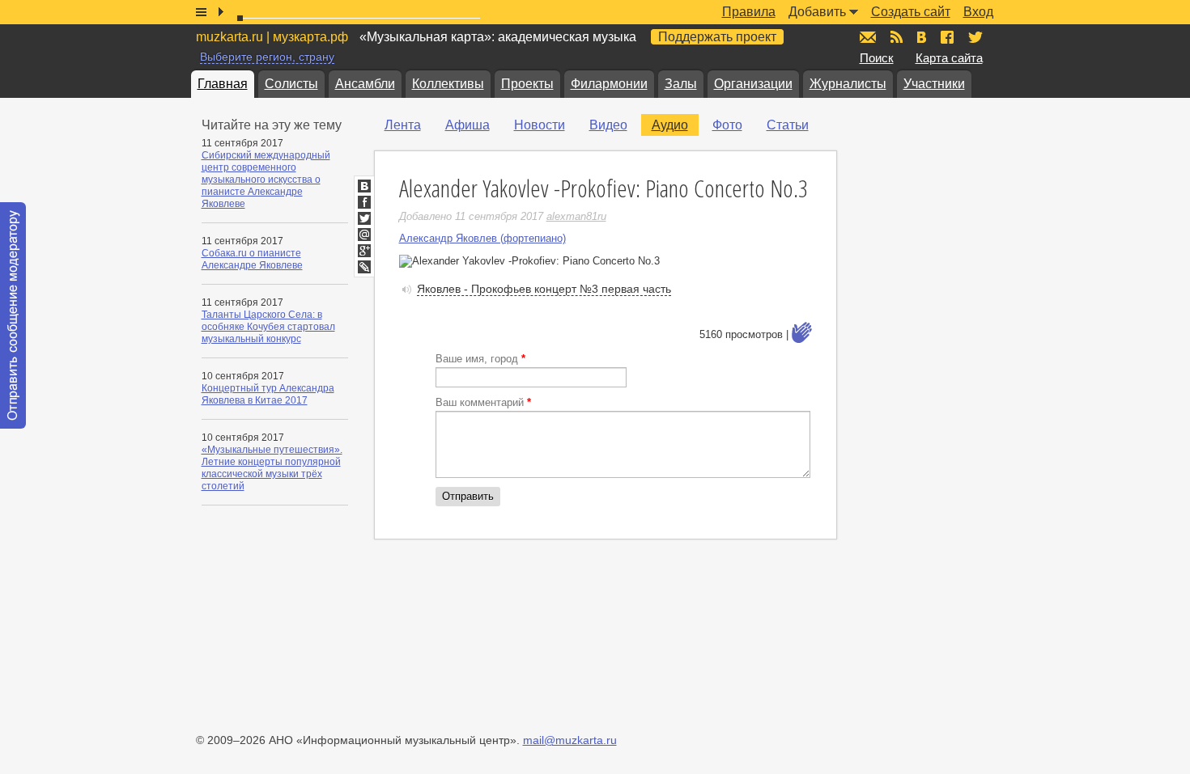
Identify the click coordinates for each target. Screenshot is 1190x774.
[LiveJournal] (364, 266)
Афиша (467, 125)
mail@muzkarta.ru (570, 740)
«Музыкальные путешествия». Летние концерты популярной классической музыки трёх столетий (272, 468)
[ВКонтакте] (364, 186)
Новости (539, 125)
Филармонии (609, 84)
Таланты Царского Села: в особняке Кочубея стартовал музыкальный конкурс (268, 327)
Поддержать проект (717, 37)
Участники (934, 84)
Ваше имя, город (480, 359)
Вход (978, 12)
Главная (223, 84)
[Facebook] (364, 202)
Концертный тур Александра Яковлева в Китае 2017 (268, 394)
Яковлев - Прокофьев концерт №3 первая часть (544, 288)
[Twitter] (364, 218)
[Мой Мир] (364, 234)
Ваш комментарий (483, 402)
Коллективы (448, 84)
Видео (608, 125)
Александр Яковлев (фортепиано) (482, 238)
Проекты (527, 84)
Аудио (670, 125)
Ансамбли (365, 84)
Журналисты (848, 84)
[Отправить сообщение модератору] (13, 315)
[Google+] (364, 250)
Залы (681, 84)
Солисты (291, 84)
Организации (753, 84)
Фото (727, 125)
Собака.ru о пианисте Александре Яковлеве (252, 259)
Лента (403, 125)
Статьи (788, 125)
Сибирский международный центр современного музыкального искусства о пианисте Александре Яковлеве (266, 179)
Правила (749, 12)
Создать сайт (910, 12)
